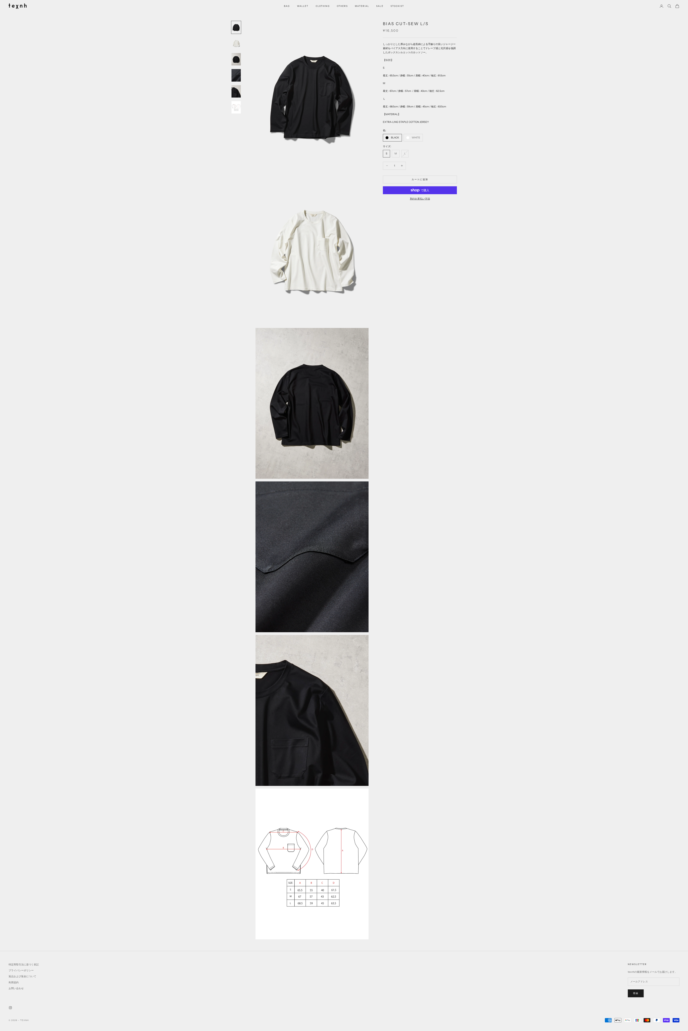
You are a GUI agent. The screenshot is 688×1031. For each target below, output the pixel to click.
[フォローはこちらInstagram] (10, 1007)
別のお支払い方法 (420, 198)
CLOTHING (323, 6)
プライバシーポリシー (21, 970)
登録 (636, 993)
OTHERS (342, 6)
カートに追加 (420, 179)
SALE (379, 6)
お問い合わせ (16, 988)
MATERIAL (362, 6)
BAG (287, 6)
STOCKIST (397, 6)
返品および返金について (22, 976)
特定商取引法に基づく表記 (24, 964)
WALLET (303, 6)
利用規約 (14, 982)
